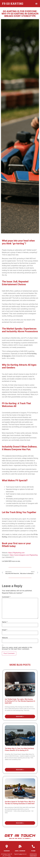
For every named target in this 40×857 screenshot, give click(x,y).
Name (4, 622)
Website (5, 637)
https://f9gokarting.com (16, 553)
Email (4, 630)
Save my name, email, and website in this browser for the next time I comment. (17, 648)
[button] (36, 3)
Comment (6, 597)
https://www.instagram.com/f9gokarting (24, 555)
